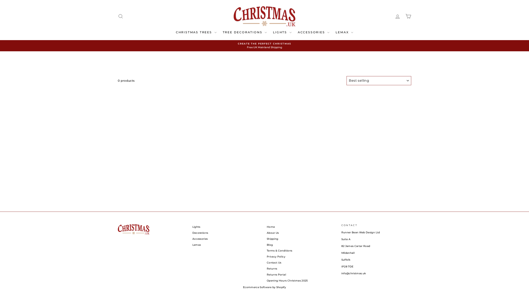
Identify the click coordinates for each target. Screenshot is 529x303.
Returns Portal (276, 274)
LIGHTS (280, 32)
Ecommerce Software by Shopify (264, 287)
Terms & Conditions (279, 250)
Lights (196, 226)
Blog (270, 244)
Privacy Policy (276, 256)
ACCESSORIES (312, 32)
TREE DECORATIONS (243, 32)
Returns (272, 268)
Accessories (200, 238)
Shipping (272, 238)
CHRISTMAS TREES (194, 32)
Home (271, 226)
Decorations (200, 232)
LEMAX (343, 32)
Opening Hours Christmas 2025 (287, 280)
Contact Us (274, 262)
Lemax (196, 244)
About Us (273, 232)
